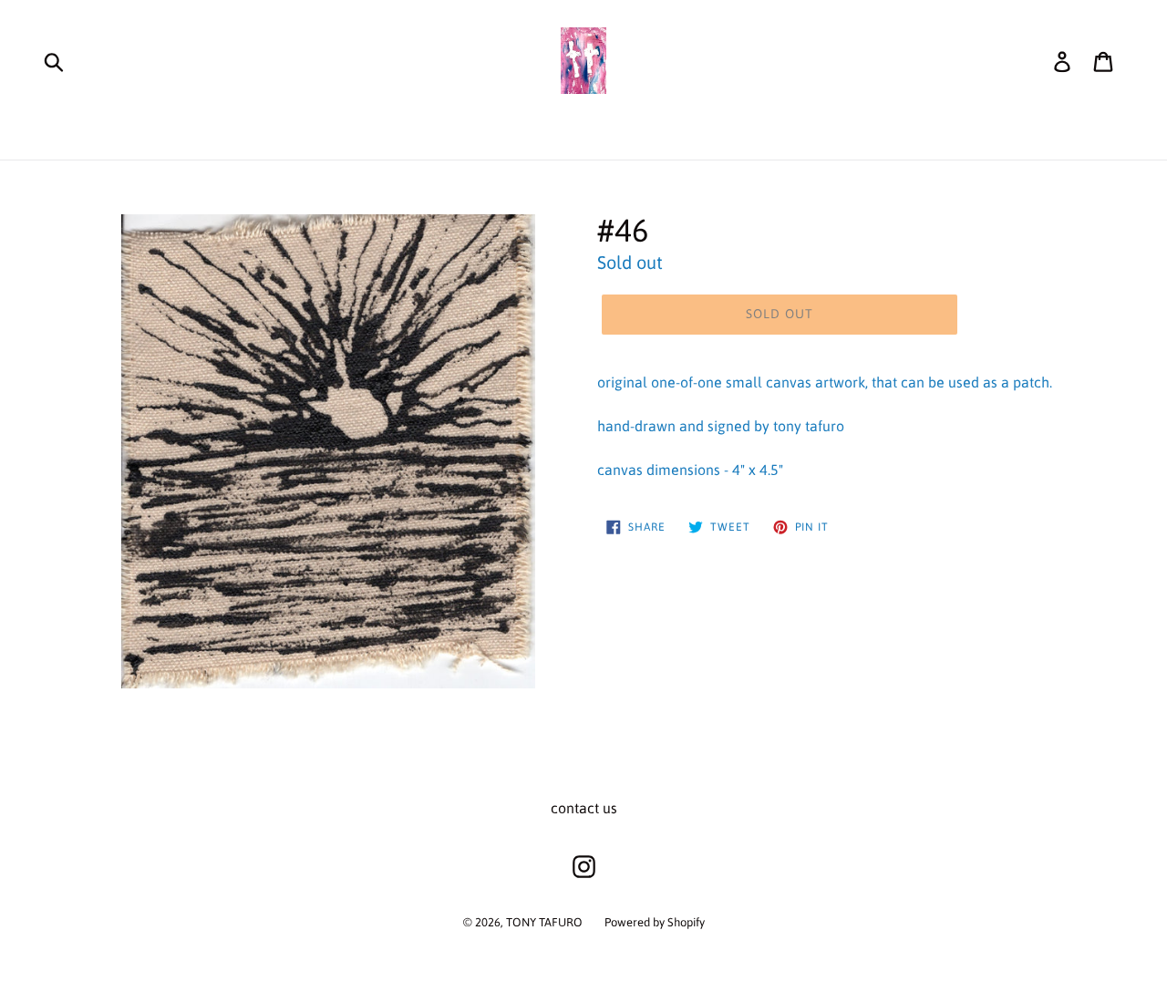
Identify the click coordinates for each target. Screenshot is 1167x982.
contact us (584, 808)
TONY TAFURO (544, 922)
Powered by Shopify (654, 922)
